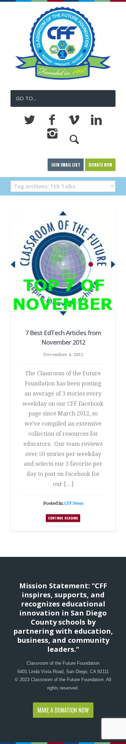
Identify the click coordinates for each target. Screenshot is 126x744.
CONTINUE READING (63, 518)
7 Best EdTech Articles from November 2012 (63, 337)
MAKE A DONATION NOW (63, 710)
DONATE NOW (100, 165)
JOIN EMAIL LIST (65, 165)
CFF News (73, 503)
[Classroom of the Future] (63, 78)
